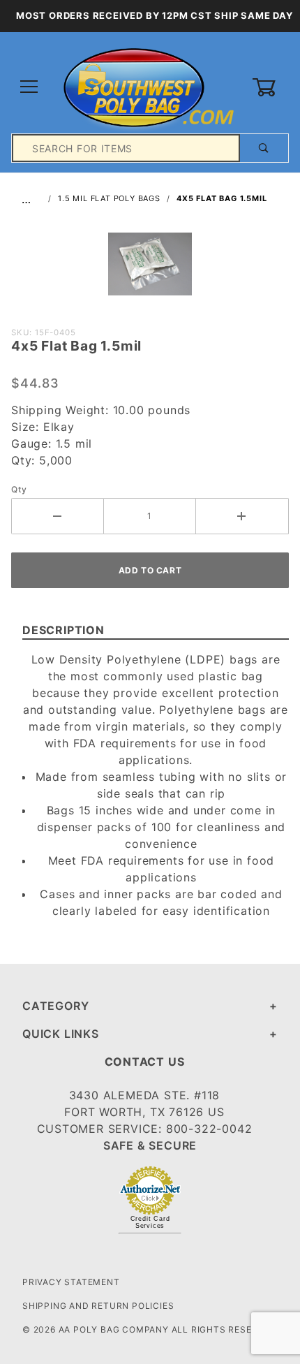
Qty (19, 489)
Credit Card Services (150, 1222)
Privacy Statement (71, 1282)
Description (63, 630)
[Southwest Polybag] (150, 86)
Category (55, 1006)
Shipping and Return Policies (98, 1305)
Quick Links (60, 1034)
